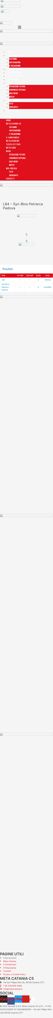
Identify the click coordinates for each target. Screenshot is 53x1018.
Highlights (13, 107)
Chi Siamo (13, 59)
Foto (11, 103)
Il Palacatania (14, 65)
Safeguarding (14, 62)
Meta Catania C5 (15, 55)
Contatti (12, 110)
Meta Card (13, 79)
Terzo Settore (15, 76)
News (10, 83)
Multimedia (13, 100)
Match (11, 97)
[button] (26, 117)
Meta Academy (15, 72)
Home (10, 52)
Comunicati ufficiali (17, 90)
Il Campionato (14, 69)
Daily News (13, 93)
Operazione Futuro (17, 86)
